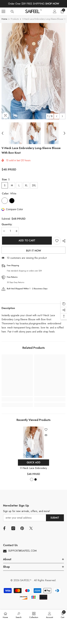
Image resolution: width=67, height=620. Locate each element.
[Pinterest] (22, 528)
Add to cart (26, 240)
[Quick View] (46, 435)
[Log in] (54, 11)
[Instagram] (13, 528)
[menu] (3, 11)
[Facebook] (4, 528)
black (35, 479)
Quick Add (33, 462)
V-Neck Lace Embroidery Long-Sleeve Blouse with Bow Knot (33, 468)
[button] (56, 116)
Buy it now (33, 250)
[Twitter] (31, 528)
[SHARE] (63, 241)
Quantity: (7, 224)
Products (15, 19)
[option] (33, 71)
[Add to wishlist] (57, 241)
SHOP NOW (52, 3)
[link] (17, 399)
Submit (54, 518)
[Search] (12, 11)
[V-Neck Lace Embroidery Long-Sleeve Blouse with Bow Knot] (33, 442)
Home (4, 19)
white (31, 479)
